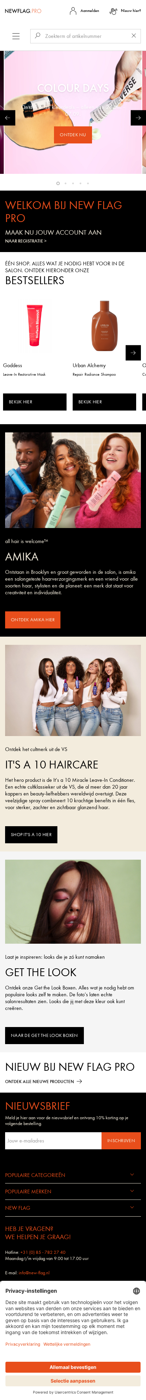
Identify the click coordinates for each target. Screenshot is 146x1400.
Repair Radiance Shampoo (94, 374)
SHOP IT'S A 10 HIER (31, 834)
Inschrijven (121, 1140)
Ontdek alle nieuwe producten (39, 1081)
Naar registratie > (26, 241)
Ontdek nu (73, 135)
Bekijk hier (20, 402)
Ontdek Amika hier (33, 620)
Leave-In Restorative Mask (24, 374)
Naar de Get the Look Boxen (44, 1035)
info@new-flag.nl (34, 1273)
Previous (7, 118)
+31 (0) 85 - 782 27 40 (43, 1252)
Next (138, 118)
